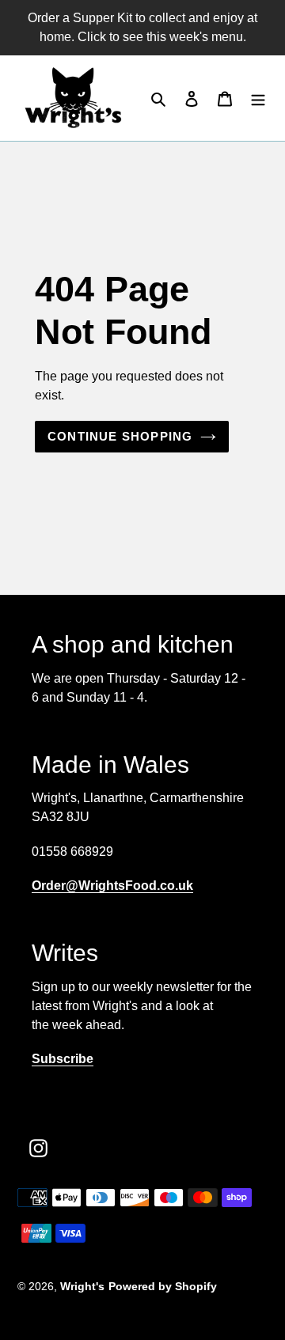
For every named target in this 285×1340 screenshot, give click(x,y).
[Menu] (258, 98)
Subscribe (62, 1059)
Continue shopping (120, 436)
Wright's (82, 1286)
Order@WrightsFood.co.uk (112, 885)
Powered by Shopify (162, 1286)
